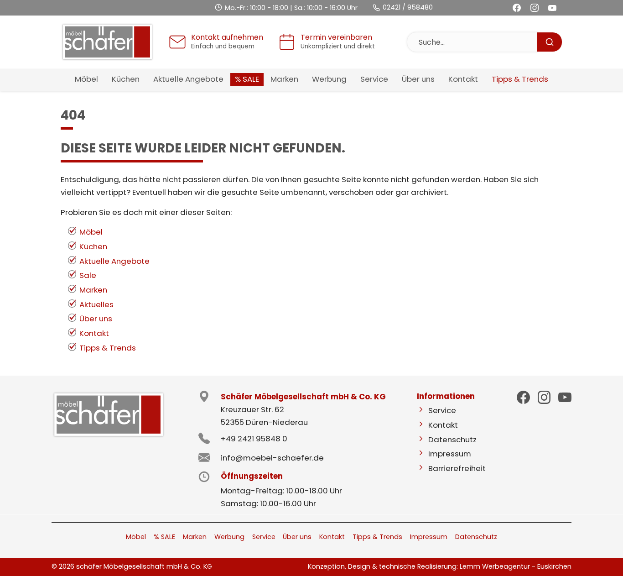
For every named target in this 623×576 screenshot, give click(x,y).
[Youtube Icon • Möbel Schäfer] (564, 397)
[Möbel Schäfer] (107, 42)
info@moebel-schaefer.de (272, 457)
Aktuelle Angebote (114, 261)
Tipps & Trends (107, 347)
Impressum (449, 453)
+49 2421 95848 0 (254, 438)
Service (442, 410)
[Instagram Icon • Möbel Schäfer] (544, 397)
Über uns (95, 318)
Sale (87, 275)
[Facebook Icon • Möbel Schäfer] (523, 397)
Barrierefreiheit (457, 468)
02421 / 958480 (408, 7)
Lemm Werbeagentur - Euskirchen (515, 566)
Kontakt (94, 333)
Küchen (93, 246)
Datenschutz (452, 439)
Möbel (91, 231)
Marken (93, 289)
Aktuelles (96, 304)
